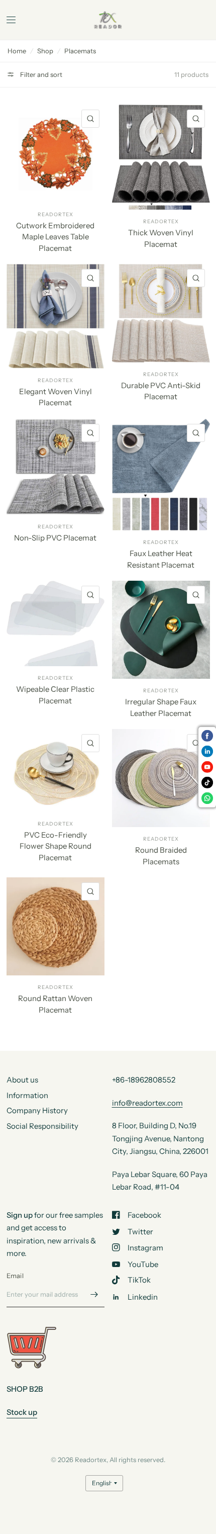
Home (17, 51)
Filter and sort (40, 74)
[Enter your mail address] (94, 1294)
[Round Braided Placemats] (161, 778)
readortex (55, 214)
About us (22, 1080)
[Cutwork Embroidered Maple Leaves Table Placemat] (55, 154)
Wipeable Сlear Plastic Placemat (55, 694)
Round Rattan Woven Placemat (55, 1004)
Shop (45, 51)
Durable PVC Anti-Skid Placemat (160, 391)
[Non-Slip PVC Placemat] (55, 467)
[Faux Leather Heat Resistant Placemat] (161, 474)
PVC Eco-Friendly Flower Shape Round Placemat (55, 846)
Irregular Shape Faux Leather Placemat (160, 707)
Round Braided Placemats (161, 855)
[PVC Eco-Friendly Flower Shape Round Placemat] (55, 770)
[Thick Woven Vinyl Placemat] (161, 157)
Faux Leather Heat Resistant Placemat (160, 559)
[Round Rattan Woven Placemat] (55, 926)
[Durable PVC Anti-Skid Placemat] (161, 313)
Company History (37, 1110)
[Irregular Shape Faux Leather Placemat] (161, 630)
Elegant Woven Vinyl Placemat (55, 397)
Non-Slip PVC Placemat (55, 538)
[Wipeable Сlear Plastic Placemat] (55, 623)
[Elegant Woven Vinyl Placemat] (55, 316)
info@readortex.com (147, 1103)
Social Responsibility (42, 1126)
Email (15, 1276)
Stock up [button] (22, 1412)
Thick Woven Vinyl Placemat (160, 238)
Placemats (80, 51)
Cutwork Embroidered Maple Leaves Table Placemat (55, 237)
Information (27, 1095)
